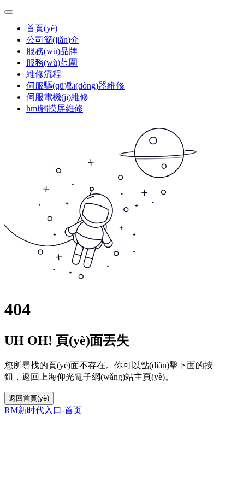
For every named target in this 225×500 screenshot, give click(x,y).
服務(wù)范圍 (52, 62)
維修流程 (43, 74)
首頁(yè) (41, 28)
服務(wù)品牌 (52, 51)
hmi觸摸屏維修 (54, 108)
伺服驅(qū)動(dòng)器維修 (75, 85)
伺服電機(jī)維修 (57, 97)
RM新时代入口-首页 (43, 410)
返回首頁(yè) (29, 398)
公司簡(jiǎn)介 (52, 39)
